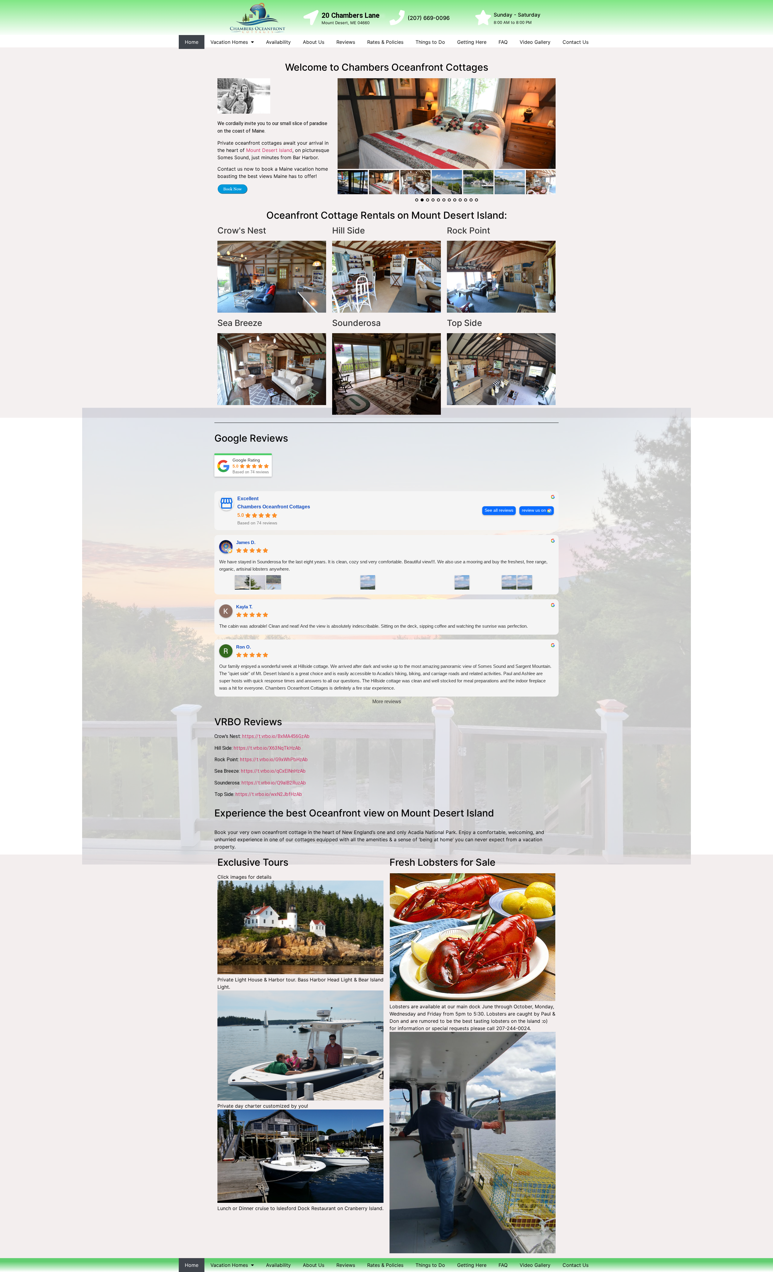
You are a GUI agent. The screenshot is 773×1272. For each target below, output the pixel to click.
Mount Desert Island (269, 150)
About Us (313, 42)
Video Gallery (535, 42)
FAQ (503, 42)
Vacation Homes (229, 42)
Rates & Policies (385, 42)
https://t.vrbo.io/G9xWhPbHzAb (274, 759)
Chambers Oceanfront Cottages (273, 506)
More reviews (386, 701)
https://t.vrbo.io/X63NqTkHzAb (267, 748)
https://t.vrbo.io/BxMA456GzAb (276, 736)
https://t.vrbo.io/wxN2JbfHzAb (269, 794)
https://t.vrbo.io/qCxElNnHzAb (273, 771)
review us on (534, 510)
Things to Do (430, 42)
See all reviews (499, 510)
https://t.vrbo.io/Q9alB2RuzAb (274, 783)
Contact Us (576, 42)
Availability (278, 42)
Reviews (345, 42)
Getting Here (471, 42)
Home (191, 42)
